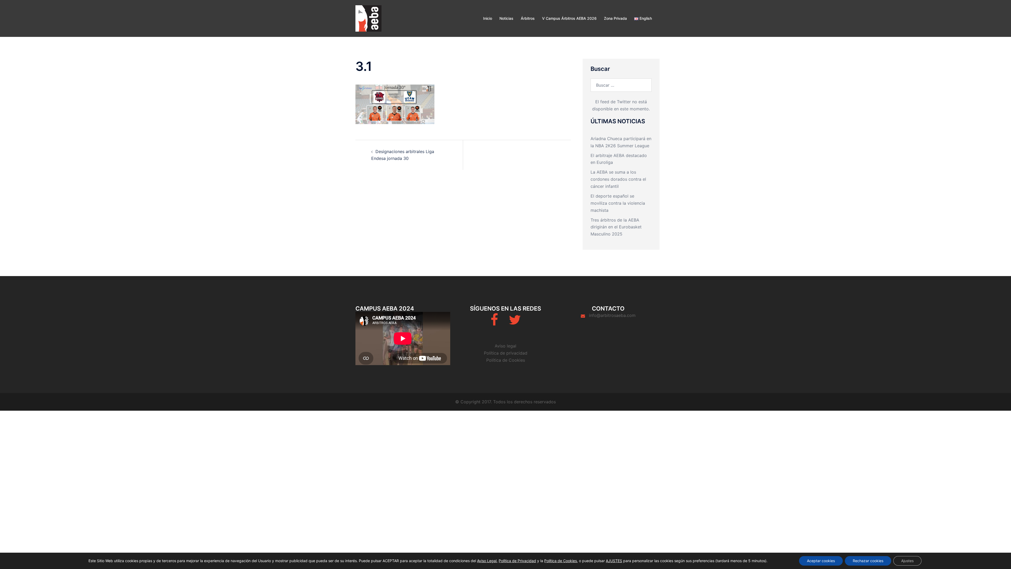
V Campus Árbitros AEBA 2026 (569, 18)
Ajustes (907, 560)
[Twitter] (515, 323)
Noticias (506, 18)
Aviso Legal (487, 560)
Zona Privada (615, 18)
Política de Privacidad (517, 560)
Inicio (487, 18)
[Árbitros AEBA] (368, 18)
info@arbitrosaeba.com (612, 315)
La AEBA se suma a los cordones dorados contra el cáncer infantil (618, 179)
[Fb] (494, 323)
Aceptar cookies (821, 560)
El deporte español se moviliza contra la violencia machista (618, 203)
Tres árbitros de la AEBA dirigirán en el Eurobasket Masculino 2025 (616, 227)
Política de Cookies (505, 360)
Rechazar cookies (868, 560)
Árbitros (528, 18)
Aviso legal (505, 346)
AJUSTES (614, 560)
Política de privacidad (505, 353)
